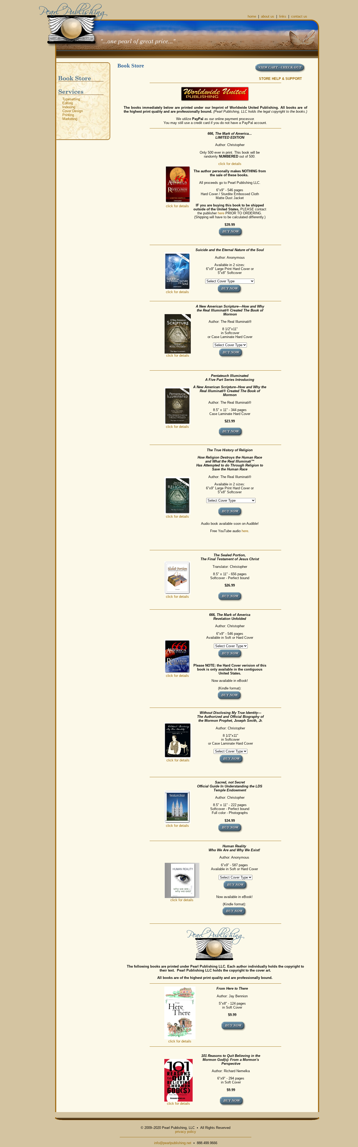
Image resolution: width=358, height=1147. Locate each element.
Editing (67, 103)
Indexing (68, 107)
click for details (177, 206)
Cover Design (72, 111)
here (221, 213)
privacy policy (185, 1132)
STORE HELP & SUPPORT (280, 79)
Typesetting (71, 99)
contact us (299, 16)
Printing (68, 115)
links (282, 16)
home (252, 16)
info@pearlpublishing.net (172, 1143)
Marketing (69, 119)
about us (267, 16)
